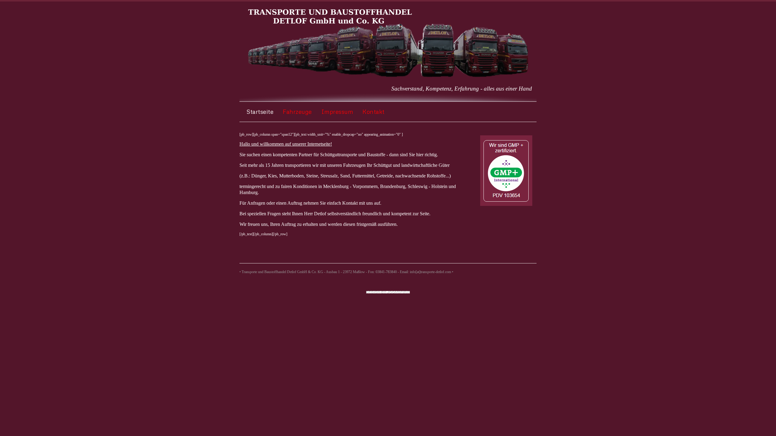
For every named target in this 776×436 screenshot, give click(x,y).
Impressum (337, 111)
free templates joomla (388, 292)
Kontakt (374, 111)
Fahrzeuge (297, 111)
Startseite (259, 111)
